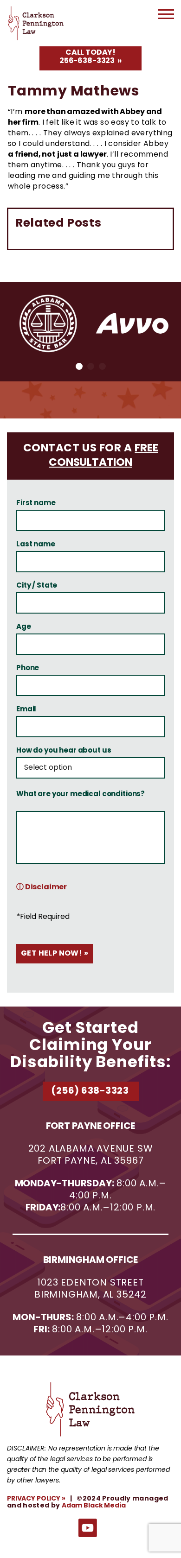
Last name (35, 545)
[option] (48, 323)
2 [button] (90, 366)
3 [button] (102, 366)
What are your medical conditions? (80, 794)
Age (23, 627)
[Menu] (166, 17)
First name (36, 503)
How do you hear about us (63, 751)
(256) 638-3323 (90, 1091)
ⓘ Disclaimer (41, 887)
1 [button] (79, 366)
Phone (27, 668)
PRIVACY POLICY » (36, 1498)
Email (26, 710)
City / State (36, 586)
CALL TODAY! (87, 57)
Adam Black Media (94, 1505)
